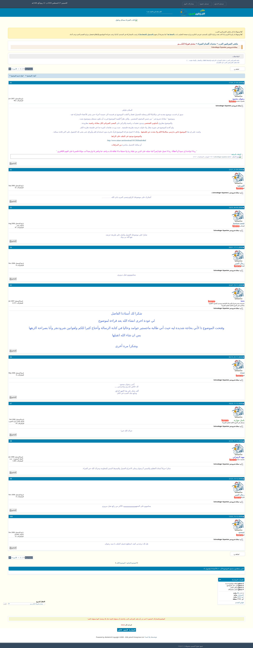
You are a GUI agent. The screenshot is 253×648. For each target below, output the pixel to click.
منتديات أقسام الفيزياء (207, 44)
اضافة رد (236, 69)
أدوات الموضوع (31, 76)
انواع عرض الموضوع (17, 76)
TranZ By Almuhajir (151, 637)
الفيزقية (240, 186)
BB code (239, 593)
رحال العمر (239, 263)
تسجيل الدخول (219, 4)
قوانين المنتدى (239, 602)
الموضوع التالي (120, 563)
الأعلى (120, 630)
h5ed (242, 373)
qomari (241, 532)
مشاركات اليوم (189, 4)
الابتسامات (240, 595)
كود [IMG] (240, 597)
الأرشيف (125, 630)
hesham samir (238, 223)
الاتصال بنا (132, 630)
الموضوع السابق (132, 563)
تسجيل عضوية (204, 4)
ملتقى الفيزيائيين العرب (228, 44)
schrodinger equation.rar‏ (221, 157)
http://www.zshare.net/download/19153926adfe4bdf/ (126, 140)
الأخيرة (14, 69)
